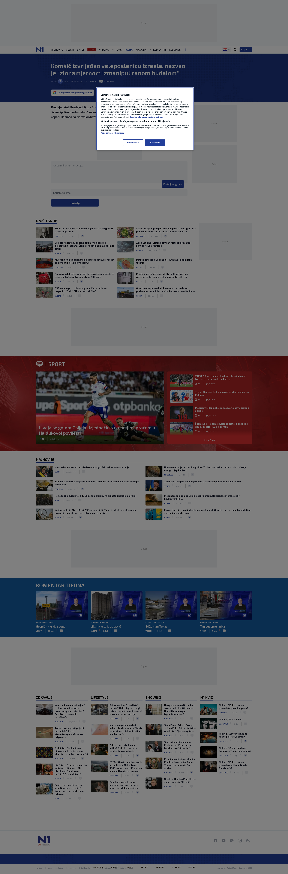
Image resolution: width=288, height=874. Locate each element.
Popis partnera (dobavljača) (112, 133)
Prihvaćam (155, 142)
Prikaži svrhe (133, 142)
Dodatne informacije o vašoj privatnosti (146, 117)
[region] (145, 118)
